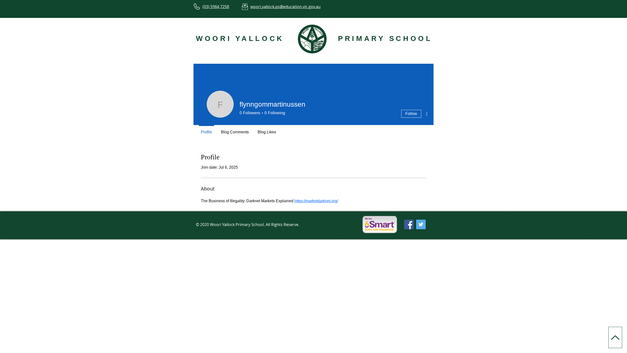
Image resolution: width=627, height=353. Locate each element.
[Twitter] (421, 224)
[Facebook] (409, 224)
